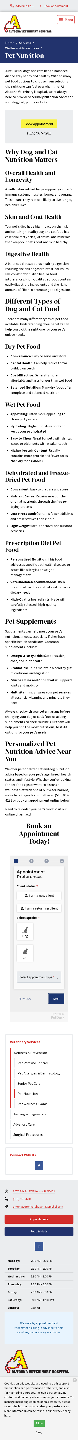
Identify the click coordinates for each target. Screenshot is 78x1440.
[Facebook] (39, 1165)
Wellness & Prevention (22, 48)
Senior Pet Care (29, 1083)
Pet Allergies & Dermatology (39, 1073)
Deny (39, 1432)
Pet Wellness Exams (32, 1104)
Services (25, 42)
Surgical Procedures (28, 1134)
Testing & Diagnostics (29, 1114)
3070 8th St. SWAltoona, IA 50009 (34, 1191)
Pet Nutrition (28, 1093)
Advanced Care (24, 1124)
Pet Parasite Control (33, 1063)
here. (7, 1415)
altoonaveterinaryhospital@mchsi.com (38, 1206)
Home (9, 42)
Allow (39, 1423)
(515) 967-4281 (39, 133)
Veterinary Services (25, 1042)
